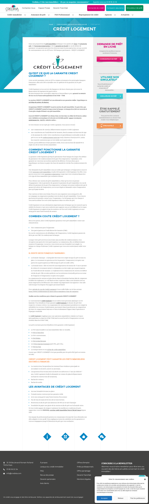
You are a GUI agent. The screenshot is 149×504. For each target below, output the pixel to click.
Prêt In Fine (37, 347)
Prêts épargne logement (42, 344)
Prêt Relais (36, 338)
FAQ (42, 471)
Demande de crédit (96, 8)
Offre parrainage (83, 471)
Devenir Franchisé (60, 8)
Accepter (104, 498)
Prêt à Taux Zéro (38, 333)
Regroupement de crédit (88, 15)
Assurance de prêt (38, 15)
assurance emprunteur (52, 174)
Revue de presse (47, 475)
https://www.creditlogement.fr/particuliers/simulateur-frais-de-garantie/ (54, 291)
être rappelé (108, 126)
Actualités (125, 15)
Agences (108, 15)
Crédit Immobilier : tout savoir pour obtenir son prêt (72, 24)
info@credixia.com (13, 473)
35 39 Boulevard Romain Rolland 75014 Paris (18, 464)
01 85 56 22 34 (12, 469)
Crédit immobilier (14, 15)
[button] (145, 479)
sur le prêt (61, 46)
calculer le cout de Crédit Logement (44, 289)
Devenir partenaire (47, 479)
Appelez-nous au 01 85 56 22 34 (105, 2)
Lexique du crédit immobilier (51, 467)
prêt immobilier (50, 44)
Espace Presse (44, 8)
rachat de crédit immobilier (56, 350)
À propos (43, 463)
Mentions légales (84, 479)
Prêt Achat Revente (39, 341)
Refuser (120, 498)
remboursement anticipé (51, 137)
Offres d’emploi (83, 463)
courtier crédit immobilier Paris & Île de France (65, 410)
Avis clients (44, 483)
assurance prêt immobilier (42, 172)
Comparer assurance (115, 8)
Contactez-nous (28, 8)
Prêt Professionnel (62, 15)
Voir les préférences (137, 498)
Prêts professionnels (85, 467)
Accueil (51, 24)
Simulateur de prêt (134, 8)
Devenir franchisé (84, 475)
